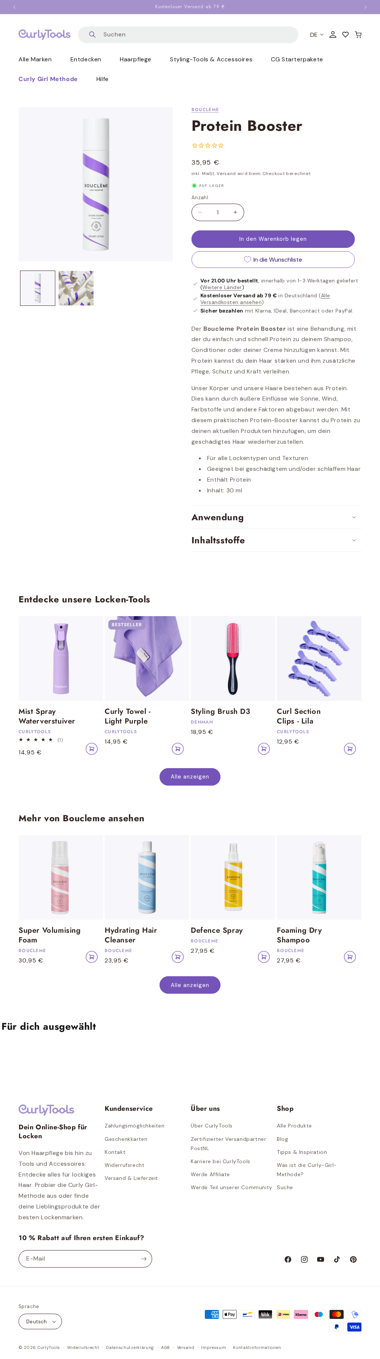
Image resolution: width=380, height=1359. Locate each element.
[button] (358, 34)
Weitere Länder (222, 287)
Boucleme (205, 109)
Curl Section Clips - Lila (299, 716)
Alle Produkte (294, 1125)
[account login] (333, 34)
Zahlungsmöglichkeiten (135, 1125)
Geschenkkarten (126, 1139)
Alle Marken (35, 59)
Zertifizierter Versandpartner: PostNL (229, 1144)
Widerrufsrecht (124, 1165)
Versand (185, 1347)
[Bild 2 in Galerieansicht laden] (76, 288)
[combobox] (188, 34)
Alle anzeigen (190, 776)
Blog (282, 1139)
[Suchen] (92, 34)
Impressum (213, 1347)
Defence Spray (217, 930)
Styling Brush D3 (220, 711)
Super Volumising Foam (50, 935)
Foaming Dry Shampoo (299, 935)
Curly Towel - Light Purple (128, 716)
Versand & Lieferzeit (131, 1178)
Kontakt (115, 1152)
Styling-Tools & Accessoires (211, 59)
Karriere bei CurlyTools (220, 1161)
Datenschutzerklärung (130, 1347)
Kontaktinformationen (257, 1347)
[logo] (45, 34)
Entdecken (86, 59)
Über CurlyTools (212, 1125)
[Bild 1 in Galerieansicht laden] (37, 288)
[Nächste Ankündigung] (365, 7)
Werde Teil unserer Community (231, 1187)
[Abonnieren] (143, 1259)
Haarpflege (135, 59)
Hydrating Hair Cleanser (131, 935)
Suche (285, 1187)
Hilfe (102, 79)
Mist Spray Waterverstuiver (47, 716)
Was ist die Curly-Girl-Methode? (307, 1170)
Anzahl (199, 197)
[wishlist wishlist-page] (345, 34)
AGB (165, 1347)
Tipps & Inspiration (302, 1152)
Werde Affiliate (210, 1174)
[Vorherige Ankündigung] (14, 7)
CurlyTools (48, 1347)
